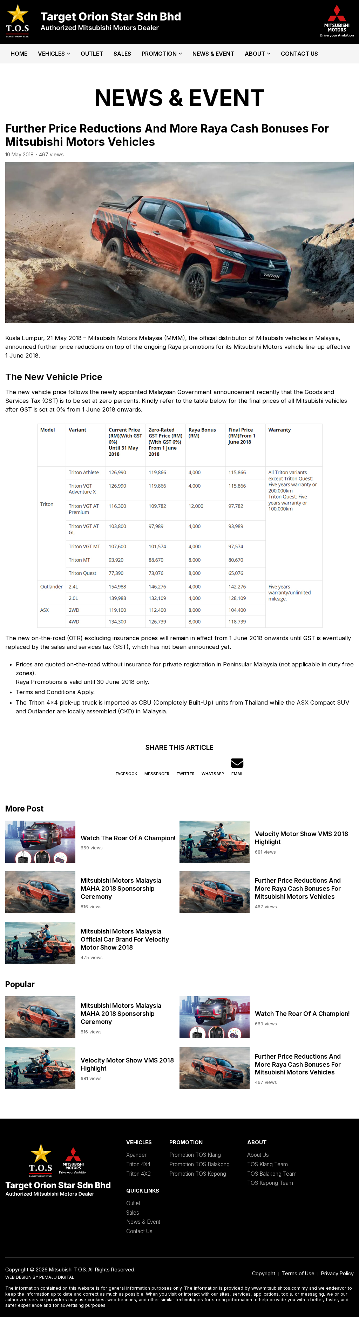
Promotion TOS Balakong (199, 1164)
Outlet (92, 53)
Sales (122, 53)
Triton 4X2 (138, 1173)
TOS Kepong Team (270, 1183)
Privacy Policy (337, 1273)
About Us (258, 1155)
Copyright (263, 1273)
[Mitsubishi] (93, 22)
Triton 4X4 (138, 1164)
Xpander (136, 1155)
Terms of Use (298, 1273)
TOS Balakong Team (272, 1173)
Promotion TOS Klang (195, 1155)
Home (19, 53)
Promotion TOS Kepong (197, 1173)
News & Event (213, 53)
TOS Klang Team (267, 1164)
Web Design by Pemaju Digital (39, 1277)
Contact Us (299, 53)
